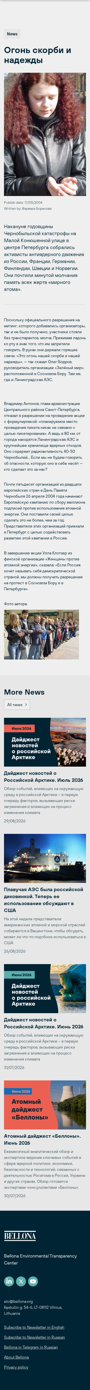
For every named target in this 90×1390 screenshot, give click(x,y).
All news (14, 704)
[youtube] (33, 1281)
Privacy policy (16, 1367)
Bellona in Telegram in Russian (31, 1347)
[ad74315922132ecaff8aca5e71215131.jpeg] (45, 635)
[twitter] (21, 1281)
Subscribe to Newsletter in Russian (34, 1337)
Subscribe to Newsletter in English (34, 1327)
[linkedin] (9, 1281)
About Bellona (16, 1357)
